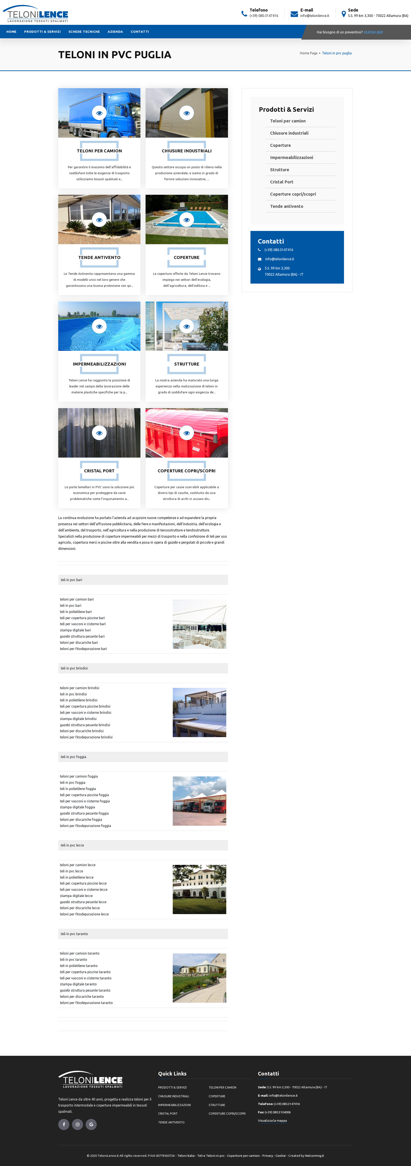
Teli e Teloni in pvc (211, 1155)
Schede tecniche (84, 31)
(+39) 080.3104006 (278, 1112)
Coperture (280, 145)
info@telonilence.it (314, 16)
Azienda (115, 31)
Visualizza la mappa (272, 1120)
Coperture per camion (243, 1155)
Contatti (140, 31)
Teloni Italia (186, 1155)
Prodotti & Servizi (42, 31)
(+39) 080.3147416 (264, 16)
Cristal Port (281, 181)
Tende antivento (286, 206)
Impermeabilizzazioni (291, 157)
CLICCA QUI (373, 32)
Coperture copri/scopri (293, 194)
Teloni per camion (288, 120)
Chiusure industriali (289, 133)
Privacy (267, 1155)
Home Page (308, 53)
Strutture (279, 169)
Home (11, 31)
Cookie (280, 1155)
